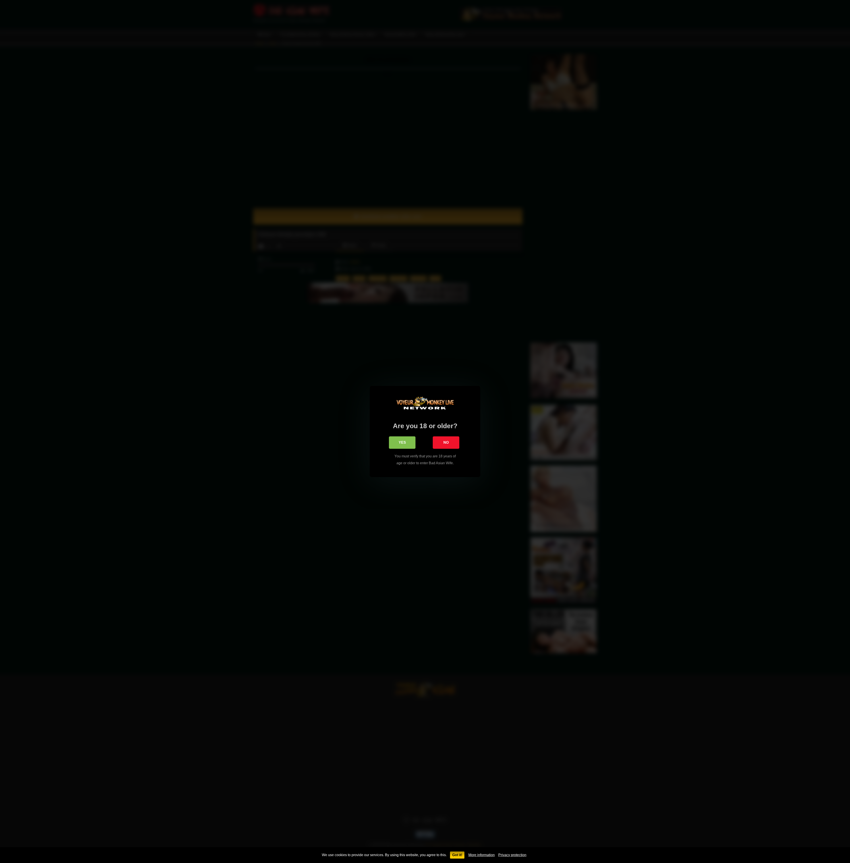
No (446, 442)
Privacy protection (512, 855)
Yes (402, 442)
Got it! (457, 855)
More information (481, 855)
